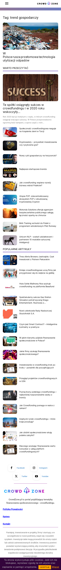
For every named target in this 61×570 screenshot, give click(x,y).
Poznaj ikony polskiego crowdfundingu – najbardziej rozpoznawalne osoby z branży (38, 395)
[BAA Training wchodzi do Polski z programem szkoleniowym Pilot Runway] (10, 227)
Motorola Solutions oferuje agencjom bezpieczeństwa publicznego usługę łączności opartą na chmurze (36, 212)
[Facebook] (11, 468)
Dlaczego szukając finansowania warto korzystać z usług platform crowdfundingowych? (37, 449)
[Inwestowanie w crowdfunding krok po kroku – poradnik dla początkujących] (10, 368)
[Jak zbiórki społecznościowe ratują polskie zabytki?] (10, 436)
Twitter (24, 476)
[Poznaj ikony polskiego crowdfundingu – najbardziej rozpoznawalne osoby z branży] (10, 395)
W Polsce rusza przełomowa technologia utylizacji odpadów (29, 57)
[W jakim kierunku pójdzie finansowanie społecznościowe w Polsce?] (10, 341)
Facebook (21, 468)
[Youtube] (36, 476)
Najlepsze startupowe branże (33, 169)
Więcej (55, 566)
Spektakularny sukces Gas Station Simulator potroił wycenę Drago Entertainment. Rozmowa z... (35, 300)
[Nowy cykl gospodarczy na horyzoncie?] (10, 159)
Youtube (45, 476)
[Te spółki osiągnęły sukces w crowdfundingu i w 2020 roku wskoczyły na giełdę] (30, 87)
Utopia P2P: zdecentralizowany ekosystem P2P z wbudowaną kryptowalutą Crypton (34, 199)
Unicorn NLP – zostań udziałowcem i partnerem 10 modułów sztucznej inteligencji (36, 239)
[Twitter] (16, 476)
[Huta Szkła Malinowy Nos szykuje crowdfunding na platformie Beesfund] (10, 287)
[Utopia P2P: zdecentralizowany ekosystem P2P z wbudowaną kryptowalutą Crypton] (10, 200)
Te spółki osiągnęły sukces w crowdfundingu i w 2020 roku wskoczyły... (23, 108)
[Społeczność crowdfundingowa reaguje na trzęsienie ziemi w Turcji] (10, 132)
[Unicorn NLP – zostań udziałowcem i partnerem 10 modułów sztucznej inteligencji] (10, 240)
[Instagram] (33, 468)
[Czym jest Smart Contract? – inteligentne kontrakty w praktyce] (10, 328)
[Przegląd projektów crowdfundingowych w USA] (10, 381)
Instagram (43, 468)
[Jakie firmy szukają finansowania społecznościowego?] (10, 355)
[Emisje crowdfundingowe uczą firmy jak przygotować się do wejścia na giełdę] (10, 274)
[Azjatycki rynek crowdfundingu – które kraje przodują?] (10, 422)
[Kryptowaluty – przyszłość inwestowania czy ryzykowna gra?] (10, 145)
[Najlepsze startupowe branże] (10, 173)
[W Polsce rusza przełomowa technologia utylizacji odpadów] (30, 36)
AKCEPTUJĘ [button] (44, 567)
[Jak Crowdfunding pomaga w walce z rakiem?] (10, 409)
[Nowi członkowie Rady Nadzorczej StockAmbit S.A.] (10, 314)
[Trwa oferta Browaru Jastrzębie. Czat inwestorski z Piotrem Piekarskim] (10, 260)
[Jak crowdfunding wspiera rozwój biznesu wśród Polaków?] (10, 186)
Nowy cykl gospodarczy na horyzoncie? (38, 155)
